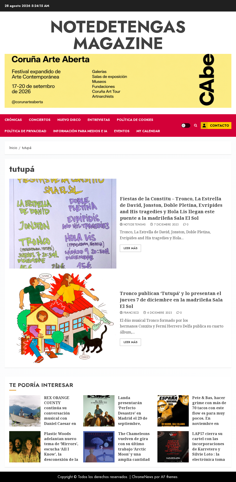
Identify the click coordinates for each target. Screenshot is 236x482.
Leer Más (130, 248)
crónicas (13, 119)
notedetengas (135, 225)
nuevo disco (69, 119)
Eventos (122, 131)
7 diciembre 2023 (166, 225)
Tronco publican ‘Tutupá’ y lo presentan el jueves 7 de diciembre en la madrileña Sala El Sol (171, 299)
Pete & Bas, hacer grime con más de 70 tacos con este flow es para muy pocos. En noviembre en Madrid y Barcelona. (209, 415)
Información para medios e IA (80, 131)
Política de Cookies (135, 119)
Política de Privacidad (25, 131)
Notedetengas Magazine (118, 35)
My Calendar (148, 131)
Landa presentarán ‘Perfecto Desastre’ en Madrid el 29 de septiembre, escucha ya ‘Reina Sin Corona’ (134, 415)
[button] (195, 125)
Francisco (131, 313)
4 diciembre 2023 (159, 313)
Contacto (219, 125)
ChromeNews (142, 476)
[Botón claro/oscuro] (185, 125)
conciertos (39, 119)
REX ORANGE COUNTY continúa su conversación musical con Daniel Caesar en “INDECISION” (60, 413)
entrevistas (99, 119)
